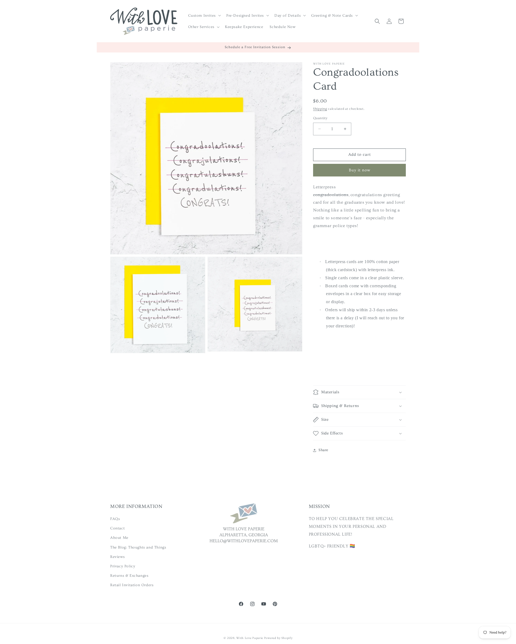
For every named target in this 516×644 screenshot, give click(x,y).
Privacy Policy (122, 566)
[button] (204, 15)
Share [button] (323, 450)
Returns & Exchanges (129, 576)
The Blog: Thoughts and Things (138, 547)
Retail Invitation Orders (131, 585)
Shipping (320, 109)
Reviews (117, 557)
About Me (119, 538)
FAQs (115, 519)
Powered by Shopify (278, 638)
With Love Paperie (249, 638)
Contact (117, 528)
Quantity (320, 118)
